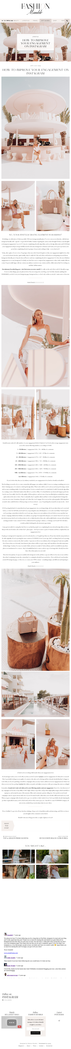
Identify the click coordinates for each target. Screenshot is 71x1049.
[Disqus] (35, 903)
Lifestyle (25, 20)
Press (34, 1046)
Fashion (7, 20)
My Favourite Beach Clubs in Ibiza (53, 837)
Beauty (16, 20)
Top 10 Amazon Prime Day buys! (15, 837)
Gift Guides (45, 20)
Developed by (45, 1043)
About (28, 1046)
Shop (55, 20)
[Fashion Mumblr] (35, 9)
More (63, 20)
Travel (35, 20)
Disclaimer (49, 1046)
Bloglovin (21, 1046)
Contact (41, 1046)
